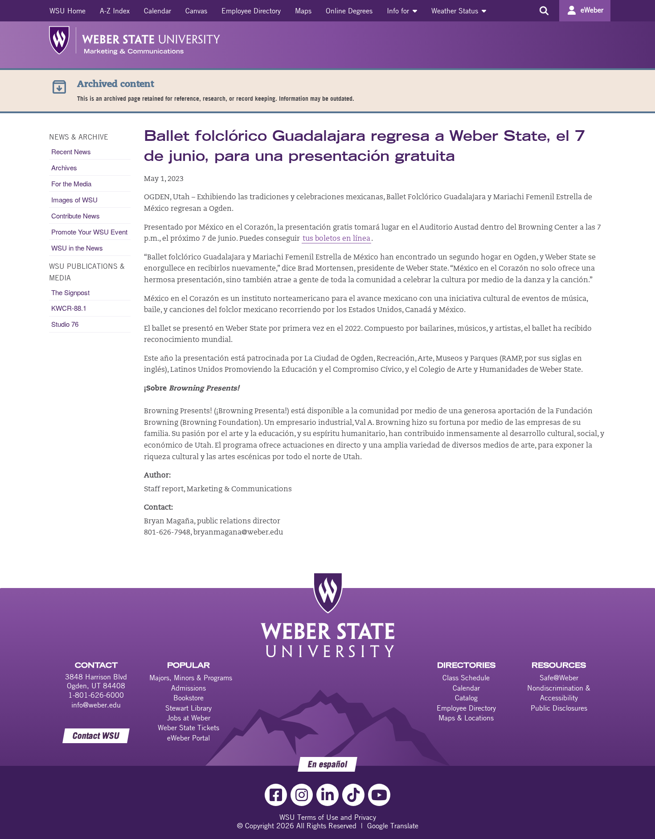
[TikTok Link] (353, 795)
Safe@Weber (559, 677)
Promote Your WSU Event (89, 231)
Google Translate (392, 825)
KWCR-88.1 (68, 308)
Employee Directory (251, 10)
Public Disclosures (559, 707)
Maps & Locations (466, 717)
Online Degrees (349, 10)
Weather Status (455, 10)
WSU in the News (77, 247)
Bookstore (188, 697)
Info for (399, 10)
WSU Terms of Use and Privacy (327, 817)
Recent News (71, 151)
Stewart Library (188, 707)
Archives (64, 167)
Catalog (466, 697)
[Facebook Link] (276, 795)
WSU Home (67, 10)
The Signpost (70, 292)
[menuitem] (67, 10)
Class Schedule (466, 677)
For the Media (71, 183)
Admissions (188, 687)
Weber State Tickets (188, 727)
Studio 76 (64, 324)
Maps (303, 10)
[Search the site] (544, 10)
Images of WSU (74, 199)
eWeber (592, 9)
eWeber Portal (188, 737)
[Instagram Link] (302, 795)
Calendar (157, 10)
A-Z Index (115, 10)
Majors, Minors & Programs (190, 677)
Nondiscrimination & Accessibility (558, 692)
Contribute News (75, 215)
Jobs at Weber (188, 717)
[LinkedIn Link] (327, 795)
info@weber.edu (96, 704)
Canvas (196, 10)
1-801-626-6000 (96, 695)
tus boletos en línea (336, 239)
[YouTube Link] (379, 795)
